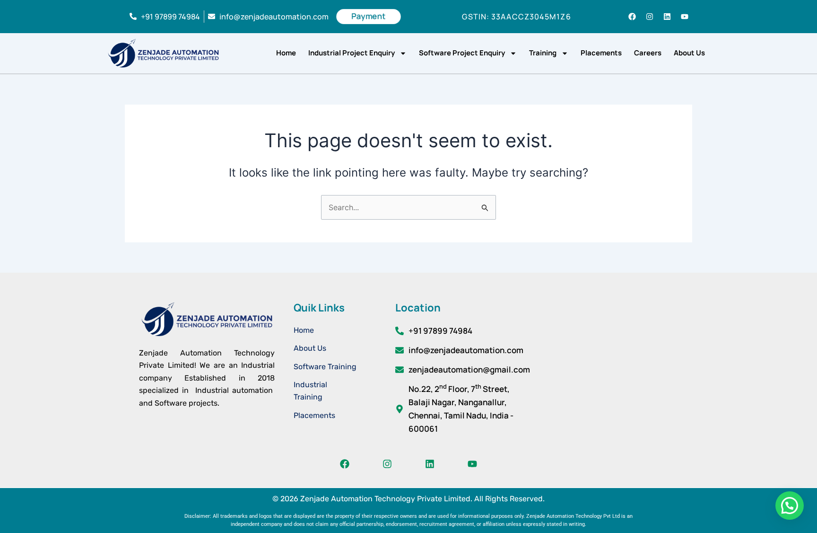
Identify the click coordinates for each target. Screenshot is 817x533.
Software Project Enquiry (462, 53)
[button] (789, 505)
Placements (601, 53)
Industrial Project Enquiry (351, 53)
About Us (689, 53)
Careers (647, 53)
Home (286, 53)
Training (542, 53)
